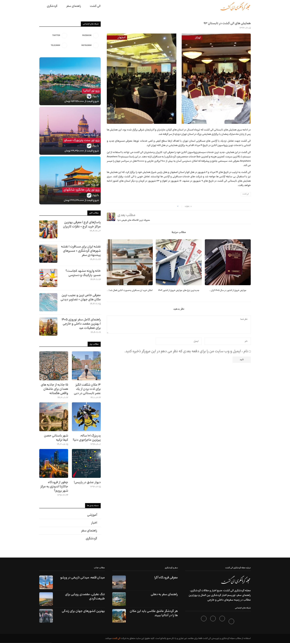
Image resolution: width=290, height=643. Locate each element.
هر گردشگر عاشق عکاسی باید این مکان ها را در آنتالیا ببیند (154, 613)
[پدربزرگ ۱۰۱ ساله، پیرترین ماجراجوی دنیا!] (86, 416)
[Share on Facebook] (174, 206)
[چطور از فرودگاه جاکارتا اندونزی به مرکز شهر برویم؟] (53, 463)
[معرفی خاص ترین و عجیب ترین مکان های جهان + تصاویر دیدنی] (48, 302)
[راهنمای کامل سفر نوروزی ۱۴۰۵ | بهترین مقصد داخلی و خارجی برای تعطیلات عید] (48, 326)
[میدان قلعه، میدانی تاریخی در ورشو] (46, 582)
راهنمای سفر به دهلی (164, 594)
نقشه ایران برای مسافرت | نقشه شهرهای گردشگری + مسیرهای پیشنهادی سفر (81, 251)
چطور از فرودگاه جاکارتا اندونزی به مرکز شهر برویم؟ (54, 486)
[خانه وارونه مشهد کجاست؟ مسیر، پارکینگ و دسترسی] (48, 278)
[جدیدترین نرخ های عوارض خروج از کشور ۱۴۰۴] (179, 262)
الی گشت (245, 194)
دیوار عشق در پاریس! (87, 482)
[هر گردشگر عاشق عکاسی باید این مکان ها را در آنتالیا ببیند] (119, 616)
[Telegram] (204, 622)
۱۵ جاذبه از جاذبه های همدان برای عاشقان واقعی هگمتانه (54, 389)
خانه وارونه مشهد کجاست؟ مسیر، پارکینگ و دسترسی (83, 273)
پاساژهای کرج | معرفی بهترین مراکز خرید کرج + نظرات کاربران (82, 224)
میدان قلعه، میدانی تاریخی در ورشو (82, 578)
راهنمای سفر (73, 6)
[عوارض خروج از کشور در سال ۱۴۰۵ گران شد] (228, 262)
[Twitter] (222, 622)
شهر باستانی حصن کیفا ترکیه (56, 438)
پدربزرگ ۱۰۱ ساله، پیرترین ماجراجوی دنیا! (87, 438)
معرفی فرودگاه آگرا (166, 578)
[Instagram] (213, 622)
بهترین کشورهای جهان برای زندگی (83, 611)
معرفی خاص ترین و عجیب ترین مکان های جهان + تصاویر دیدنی (81, 297)
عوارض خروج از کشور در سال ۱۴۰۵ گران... (227, 290)
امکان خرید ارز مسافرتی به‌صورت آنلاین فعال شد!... (130, 290)
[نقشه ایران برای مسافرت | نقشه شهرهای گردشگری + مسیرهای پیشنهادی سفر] (48, 254)
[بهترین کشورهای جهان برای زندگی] (46, 616)
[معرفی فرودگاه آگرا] (119, 582)
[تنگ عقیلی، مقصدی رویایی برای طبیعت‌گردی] (46, 599)
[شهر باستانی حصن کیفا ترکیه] (53, 416)
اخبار (94, 523)
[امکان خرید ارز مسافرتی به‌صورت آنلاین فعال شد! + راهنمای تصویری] (130, 262)
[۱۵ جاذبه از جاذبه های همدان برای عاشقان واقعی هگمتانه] (53, 365)
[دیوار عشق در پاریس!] (86, 463)
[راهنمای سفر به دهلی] (119, 599)
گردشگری (52, 6)
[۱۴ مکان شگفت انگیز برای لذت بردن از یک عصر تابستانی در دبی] (86, 365)
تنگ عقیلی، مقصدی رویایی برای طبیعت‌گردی (85, 596)
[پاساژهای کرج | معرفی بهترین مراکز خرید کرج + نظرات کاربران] (48, 229)
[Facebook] (231, 622)
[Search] (40, 6)
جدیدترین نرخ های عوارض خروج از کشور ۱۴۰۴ (178, 290)
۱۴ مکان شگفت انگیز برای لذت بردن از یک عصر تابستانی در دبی (87, 389)
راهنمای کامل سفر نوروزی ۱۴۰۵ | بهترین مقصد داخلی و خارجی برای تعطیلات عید (81, 323)
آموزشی (92, 515)
